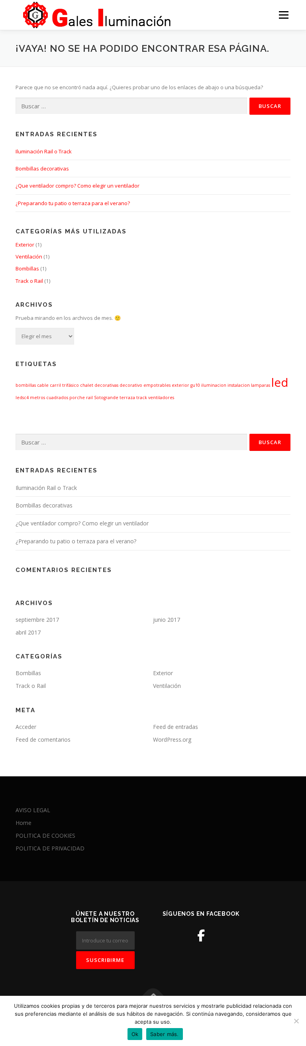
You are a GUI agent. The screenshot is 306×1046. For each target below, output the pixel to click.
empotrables (157, 385)
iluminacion (213, 385)
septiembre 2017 (37, 619)
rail (89, 397)
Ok (135, 1034)
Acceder (26, 727)
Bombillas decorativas (42, 168)
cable (43, 385)
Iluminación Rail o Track (44, 151)
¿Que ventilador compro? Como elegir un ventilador (77, 185)
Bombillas (27, 268)
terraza (127, 397)
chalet (86, 385)
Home (23, 823)
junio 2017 (166, 619)
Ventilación (29, 256)
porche (77, 397)
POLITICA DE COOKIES (45, 835)
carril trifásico (64, 385)
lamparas (260, 385)
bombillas (26, 385)
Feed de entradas (175, 727)
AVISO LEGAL (33, 810)
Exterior (25, 244)
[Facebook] (201, 935)
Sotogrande (106, 397)
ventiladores (161, 397)
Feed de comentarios (43, 739)
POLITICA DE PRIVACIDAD (50, 848)
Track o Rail (29, 280)
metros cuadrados (49, 397)
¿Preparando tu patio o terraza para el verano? (73, 203)
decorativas (106, 385)
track (141, 397)
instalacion (239, 385)
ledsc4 (22, 397)
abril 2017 (28, 632)
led (279, 382)
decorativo (131, 385)
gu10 (195, 385)
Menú (283, 14)
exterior (180, 385)
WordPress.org (172, 739)
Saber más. (164, 1034)
